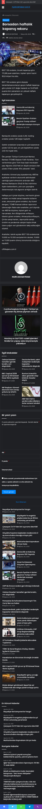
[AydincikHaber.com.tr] (21, 7)
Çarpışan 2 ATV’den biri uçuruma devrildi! (21, 2)
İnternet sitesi (7, 470)
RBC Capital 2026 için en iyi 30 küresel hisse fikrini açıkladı (10, 375)
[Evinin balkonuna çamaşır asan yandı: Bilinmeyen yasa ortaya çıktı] (8, 621)
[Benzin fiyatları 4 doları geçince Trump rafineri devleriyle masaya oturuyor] (8, 121)
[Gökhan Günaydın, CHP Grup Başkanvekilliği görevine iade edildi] (8, 632)
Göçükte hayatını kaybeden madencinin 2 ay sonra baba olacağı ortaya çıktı (20, 534)
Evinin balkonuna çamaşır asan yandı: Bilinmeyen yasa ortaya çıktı (28, 620)
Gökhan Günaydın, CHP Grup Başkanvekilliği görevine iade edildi (27, 631)
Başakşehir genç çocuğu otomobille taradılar (27, 676)
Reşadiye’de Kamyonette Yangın (16, 509)
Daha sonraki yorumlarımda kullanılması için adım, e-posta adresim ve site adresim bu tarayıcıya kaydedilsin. (19, 481)
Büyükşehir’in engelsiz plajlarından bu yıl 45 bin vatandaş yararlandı (27, 518)
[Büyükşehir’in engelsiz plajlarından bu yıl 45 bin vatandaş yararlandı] (8, 518)
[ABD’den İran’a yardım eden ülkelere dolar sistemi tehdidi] (31, 391)
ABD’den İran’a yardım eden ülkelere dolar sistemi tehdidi (31, 401)
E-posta (5, 461)
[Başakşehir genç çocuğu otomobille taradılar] (8, 678)
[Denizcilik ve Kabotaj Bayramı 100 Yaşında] (8, 110)
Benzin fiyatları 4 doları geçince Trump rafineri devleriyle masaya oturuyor (28, 121)
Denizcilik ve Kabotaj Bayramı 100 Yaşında (26, 553)
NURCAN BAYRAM (11, 34)
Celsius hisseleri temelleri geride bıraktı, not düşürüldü (9, 362)
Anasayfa (7, 15)
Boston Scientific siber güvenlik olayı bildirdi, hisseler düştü (30, 376)
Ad (3, 452)
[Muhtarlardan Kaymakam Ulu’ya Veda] (8, 544)
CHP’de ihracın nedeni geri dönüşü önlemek (20, 586)
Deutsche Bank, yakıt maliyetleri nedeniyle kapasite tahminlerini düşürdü (31, 362)
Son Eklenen (21, 502)
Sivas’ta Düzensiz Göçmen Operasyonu (26, 563)
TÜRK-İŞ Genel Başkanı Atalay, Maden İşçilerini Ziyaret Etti (18, 650)
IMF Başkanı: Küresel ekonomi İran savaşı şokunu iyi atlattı (10, 389)
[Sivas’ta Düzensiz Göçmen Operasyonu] (8, 565)
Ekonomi (15, 15)
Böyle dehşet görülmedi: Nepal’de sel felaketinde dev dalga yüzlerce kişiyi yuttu (20, 686)
